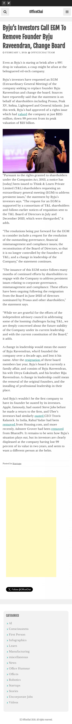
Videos (13, 702)
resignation (33, 360)
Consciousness (18, 628)
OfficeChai (36, 11)
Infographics (17, 640)
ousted (39, 415)
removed (9, 424)
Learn (13, 645)
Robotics (15, 679)
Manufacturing (19, 651)
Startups (17, 463)
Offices (13, 674)
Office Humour (19, 668)
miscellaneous (18, 657)
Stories (13, 691)
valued (22, 114)
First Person (17, 634)
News (12, 662)
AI (10, 623)
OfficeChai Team (43, 52)
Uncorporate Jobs (21, 696)
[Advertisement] (31, 527)
